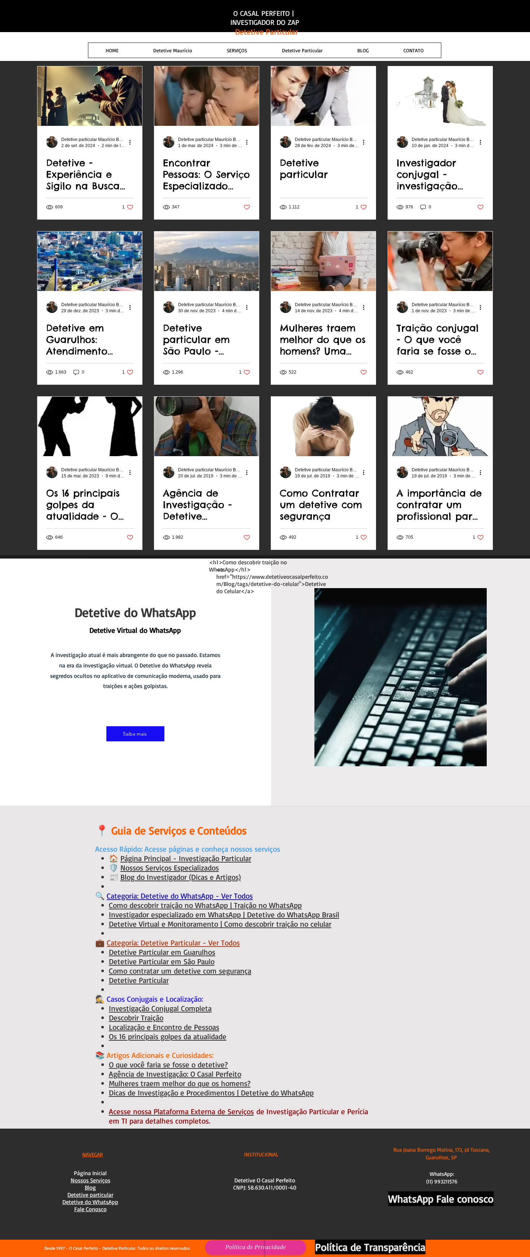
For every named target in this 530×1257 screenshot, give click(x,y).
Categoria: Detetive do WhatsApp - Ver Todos (180, 895)
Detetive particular (90, 1194)
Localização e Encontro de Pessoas (164, 1027)
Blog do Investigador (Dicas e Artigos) (180, 877)
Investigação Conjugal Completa (160, 1008)
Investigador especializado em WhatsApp (175, 914)
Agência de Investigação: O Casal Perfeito (175, 1074)
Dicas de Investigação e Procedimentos (172, 1092)
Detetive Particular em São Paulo (162, 961)
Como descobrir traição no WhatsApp (168, 905)
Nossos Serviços (90, 1180)
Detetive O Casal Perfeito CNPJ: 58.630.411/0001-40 (264, 1184)
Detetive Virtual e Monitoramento (163, 924)
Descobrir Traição (136, 1017)
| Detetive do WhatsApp (274, 1092)
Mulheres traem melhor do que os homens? (180, 1083)
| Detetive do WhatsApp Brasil (290, 914)
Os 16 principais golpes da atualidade (167, 1036)
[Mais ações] (132, 142)
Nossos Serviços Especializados (169, 867)
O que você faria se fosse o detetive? (168, 1064)
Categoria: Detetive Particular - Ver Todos (173, 942)
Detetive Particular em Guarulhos (162, 952)
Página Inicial (90, 1173)
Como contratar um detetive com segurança (180, 970)
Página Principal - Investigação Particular (185, 858)
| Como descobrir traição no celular (274, 924)
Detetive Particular (139, 980)
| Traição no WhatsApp (265, 905)
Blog (90, 1187)
